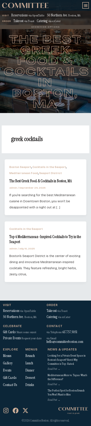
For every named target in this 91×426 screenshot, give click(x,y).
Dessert (30, 377)
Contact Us (10, 385)
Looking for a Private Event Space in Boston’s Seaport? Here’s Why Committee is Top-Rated (66, 360)
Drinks (29, 385)
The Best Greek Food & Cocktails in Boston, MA (40, 181)
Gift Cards (10, 377)
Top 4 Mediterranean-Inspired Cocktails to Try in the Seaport (45, 239)
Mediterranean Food (23, 173)
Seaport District (50, 173)
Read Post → (54, 369)
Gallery (8, 363)
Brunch (30, 356)
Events (7, 370)
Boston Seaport (20, 167)
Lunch (29, 363)
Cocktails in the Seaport (49, 167)
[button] (85, 5)
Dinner (29, 370)
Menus (7, 356)
